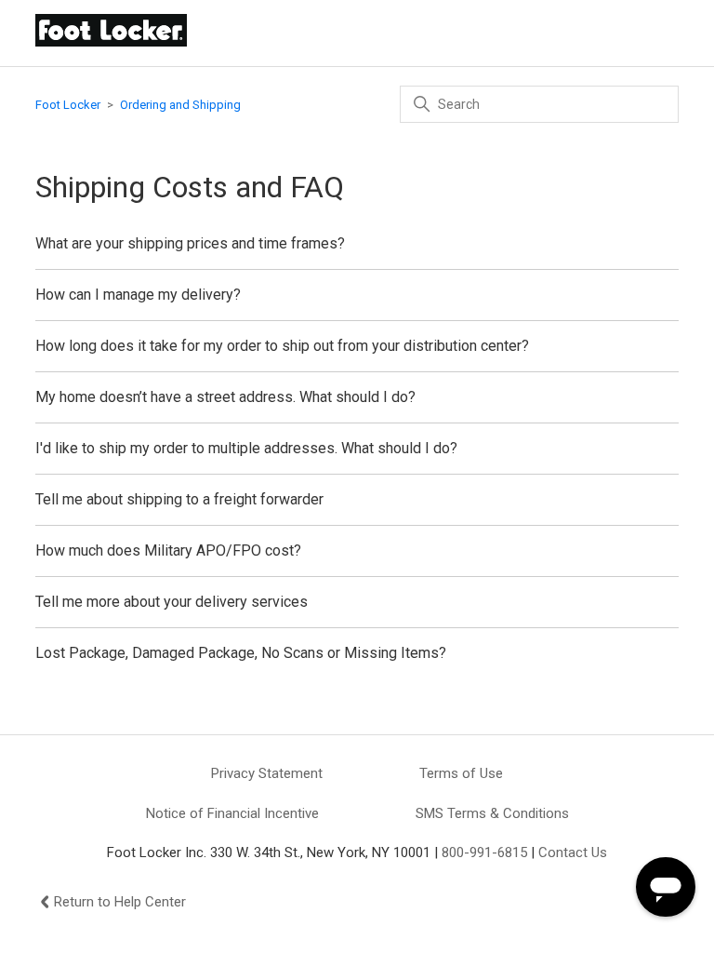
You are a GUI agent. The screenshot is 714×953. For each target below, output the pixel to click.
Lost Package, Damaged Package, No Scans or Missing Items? (240, 653)
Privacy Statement (267, 773)
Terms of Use (461, 773)
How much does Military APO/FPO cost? (168, 550)
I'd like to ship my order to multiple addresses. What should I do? (246, 448)
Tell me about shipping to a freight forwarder (179, 499)
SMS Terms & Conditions (492, 813)
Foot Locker (67, 105)
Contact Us (572, 852)
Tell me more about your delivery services (171, 602)
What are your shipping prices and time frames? (190, 243)
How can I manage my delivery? (138, 294)
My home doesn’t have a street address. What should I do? (225, 397)
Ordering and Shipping (180, 105)
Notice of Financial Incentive (232, 813)
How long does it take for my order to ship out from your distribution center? (282, 346)
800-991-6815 (484, 852)
